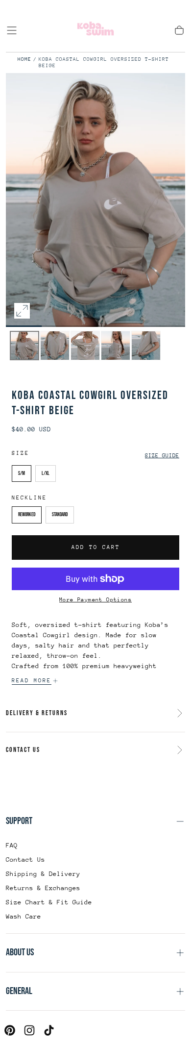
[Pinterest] (10, 1030)
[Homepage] (95, 30)
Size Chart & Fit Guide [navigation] (49, 902)
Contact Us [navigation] (25, 859)
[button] (12, 30)
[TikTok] (49, 1030)
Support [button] (19, 821)
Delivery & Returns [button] (37, 713)
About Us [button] (20, 952)
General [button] (19, 991)
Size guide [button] (162, 455)
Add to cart (96, 547)
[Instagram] (29, 1030)
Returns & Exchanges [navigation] (43, 888)
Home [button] (24, 59)
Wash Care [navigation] (23, 916)
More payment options (95, 600)
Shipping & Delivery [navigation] (43, 873)
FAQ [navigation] (12, 845)
